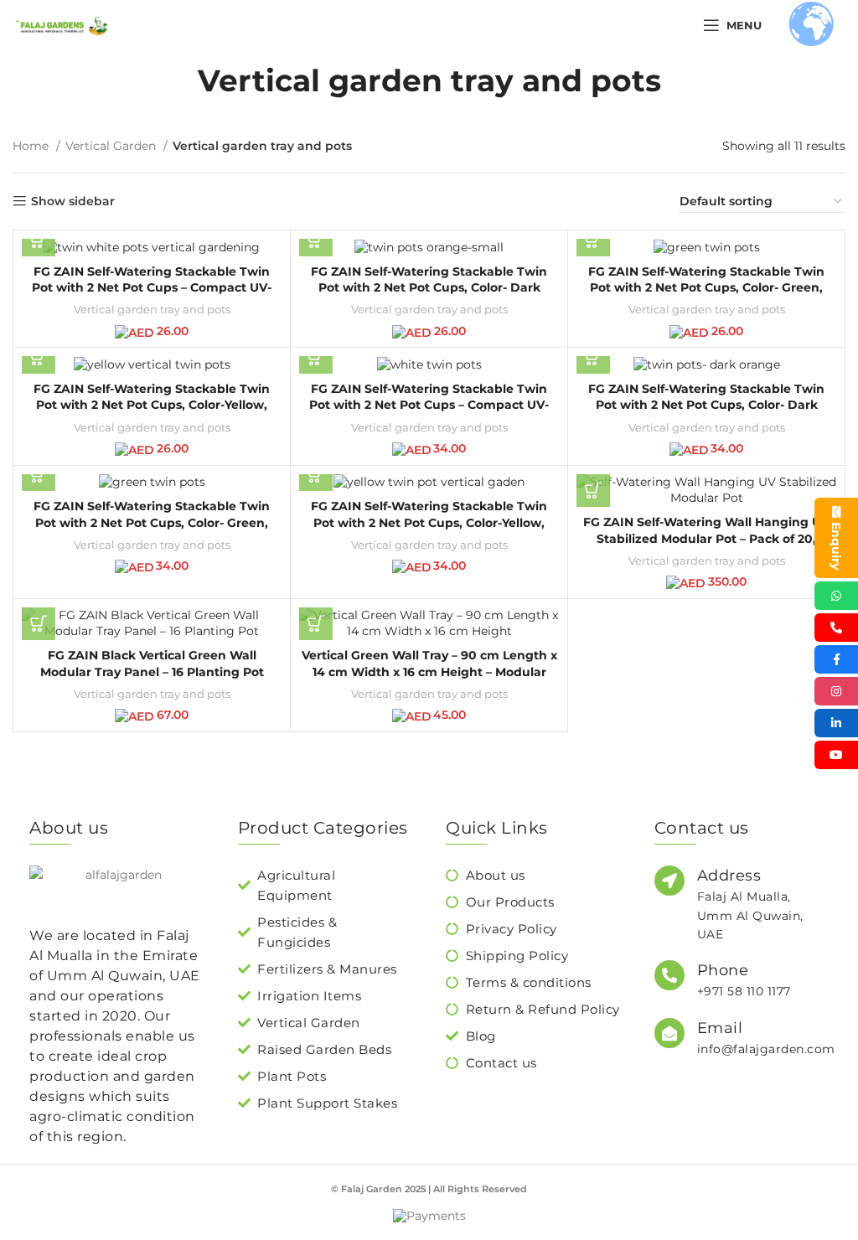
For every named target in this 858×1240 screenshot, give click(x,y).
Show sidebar (73, 201)
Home (32, 145)
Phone (723, 970)
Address (729, 875)
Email (720, 1028)
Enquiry (836, 546)
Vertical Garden (112, 145)
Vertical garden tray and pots (152, 309)
